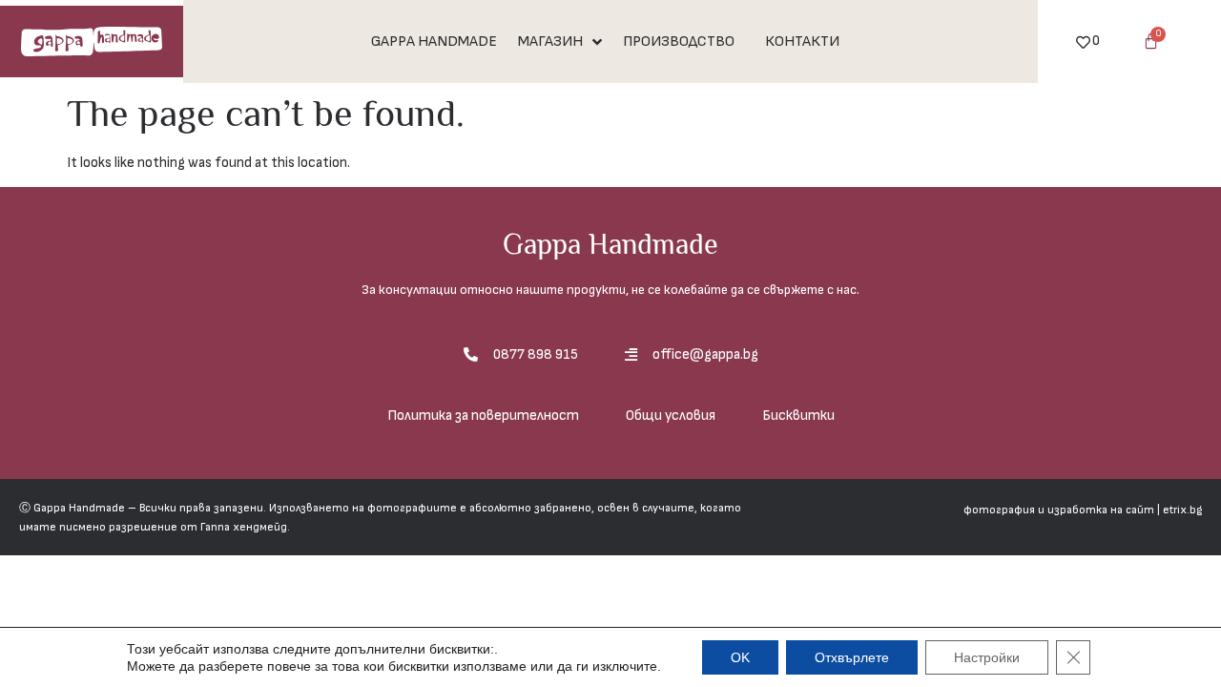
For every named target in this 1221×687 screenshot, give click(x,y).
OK (740, 657)
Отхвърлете (852, 657)
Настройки (987, 657)
